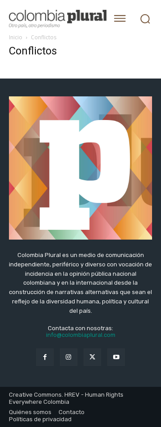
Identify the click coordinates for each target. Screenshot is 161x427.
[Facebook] (45, 357)
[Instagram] (68, 357)
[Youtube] (116, 357)
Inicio (15, 37)
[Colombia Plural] (55, 19)
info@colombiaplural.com (80, 335)
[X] (92, 357)
